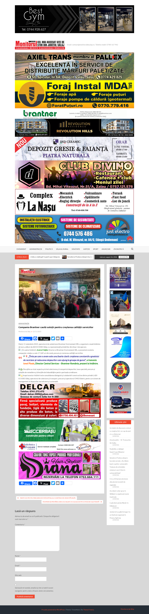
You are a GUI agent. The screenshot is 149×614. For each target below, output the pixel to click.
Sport (95, 249)
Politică (49, 249)
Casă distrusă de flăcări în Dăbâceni (119, 504)
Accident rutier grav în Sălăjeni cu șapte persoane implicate (119, 494)
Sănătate (76, 249)
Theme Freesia (88, 610)
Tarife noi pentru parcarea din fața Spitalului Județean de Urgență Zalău (48, 498)
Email (17, 565)
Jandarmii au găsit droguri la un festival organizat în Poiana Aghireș (120, 515)
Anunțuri (106, 249)
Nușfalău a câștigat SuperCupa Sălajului (117, 450)
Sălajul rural (62, 249)
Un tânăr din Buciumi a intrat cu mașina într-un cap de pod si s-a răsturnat (120, 431)
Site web (18, 575)
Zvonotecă (119, 249)
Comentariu (20, 524)
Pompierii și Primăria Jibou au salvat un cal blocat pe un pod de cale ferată (71, 502)
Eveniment (21, 249)
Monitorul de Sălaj (24, 331)
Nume (17, 556)
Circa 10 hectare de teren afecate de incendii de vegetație (119, 482)
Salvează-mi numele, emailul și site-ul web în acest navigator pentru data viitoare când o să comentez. (34, 589)
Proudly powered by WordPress (53, 610)
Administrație (35, 249)
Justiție (86, 249)
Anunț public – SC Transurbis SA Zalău (120, 441)
